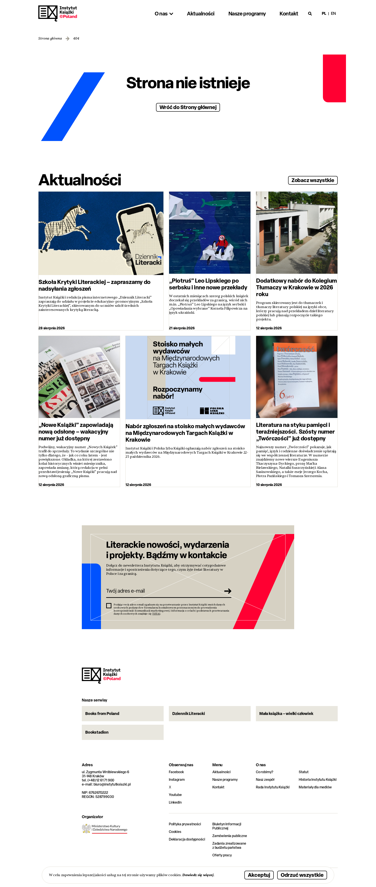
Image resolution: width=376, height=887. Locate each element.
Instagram (177, 780)
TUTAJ (156, 613)
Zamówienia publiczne (229, 836)
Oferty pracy (222, 855)
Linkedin (175, 802)
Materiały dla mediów (315, 787)
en (333, 13)
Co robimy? (264, 772)
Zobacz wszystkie (313, 180)
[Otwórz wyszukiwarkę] (310, 13)
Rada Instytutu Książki (272, 787)
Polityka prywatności (185, 824)
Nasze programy (225, 780)
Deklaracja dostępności (187, 839)
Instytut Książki (57, 13)
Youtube (175, 795)
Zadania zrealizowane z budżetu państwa (229, 845)
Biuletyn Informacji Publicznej (226, 826)
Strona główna (50, 38)
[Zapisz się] (226, 591)
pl (324, 13)
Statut (304, 772)
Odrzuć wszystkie (302, 874)
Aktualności (221, 772)
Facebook (176, 772)
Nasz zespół (265, 780)
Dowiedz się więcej (197, 875)
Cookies (175, 832)
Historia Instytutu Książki (318, 780)
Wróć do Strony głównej (188, 107)
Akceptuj (259, 874)
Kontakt (218, 787)
